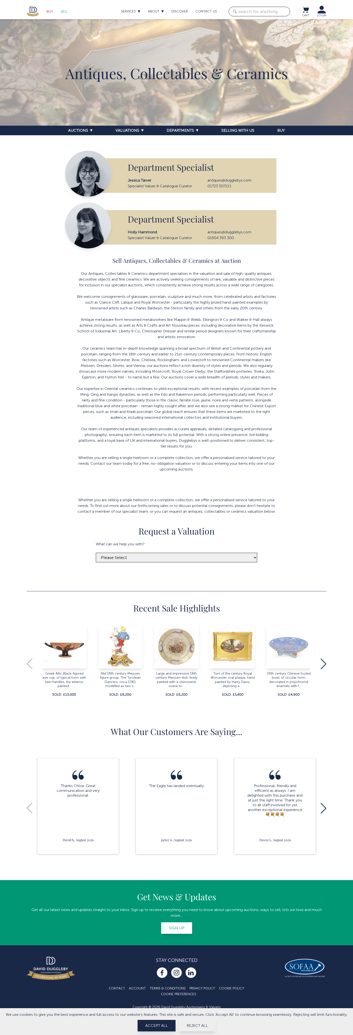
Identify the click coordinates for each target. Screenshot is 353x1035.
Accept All (156, 1025)
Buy (50, 11)
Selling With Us (237, 130)
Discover (179, 11)
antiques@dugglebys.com (229, 180)
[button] (323, 664)
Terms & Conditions (168, 988)
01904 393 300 (220, 238)
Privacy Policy (202, 988)
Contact (117, 988)
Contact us (206, 11)
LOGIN (321, 15)
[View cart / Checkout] (305, 9)
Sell (64, 11)
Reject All (197, 1025)
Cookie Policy (231, 988)
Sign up (176, 928)
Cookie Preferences (178, 994)
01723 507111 (219, 186)
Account (137, 988)
